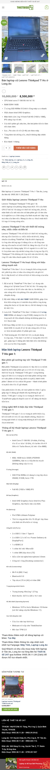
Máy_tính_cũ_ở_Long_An (10, 162)
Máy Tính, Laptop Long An (34, 645)
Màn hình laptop (11, 349)
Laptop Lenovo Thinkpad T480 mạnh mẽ (11, 702)
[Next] (44, 39)
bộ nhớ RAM (23, 299)
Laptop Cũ (35, 75)
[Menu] (3, 7)
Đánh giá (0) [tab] (7, 186)
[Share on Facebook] (8, 167)
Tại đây (12, 638)
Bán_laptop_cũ (10, 160)
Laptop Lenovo (8, 77)
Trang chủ (6, 75)
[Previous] (5, 39)
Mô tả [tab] (4, 181)
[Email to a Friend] (16, 167)
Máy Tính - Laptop (21, 75)
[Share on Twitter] (12, 167)
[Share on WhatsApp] (4, 167)
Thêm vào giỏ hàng (25, 148)
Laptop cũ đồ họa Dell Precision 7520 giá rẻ (32, 766)
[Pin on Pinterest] (21, 167)
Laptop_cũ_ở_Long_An (25, 160)
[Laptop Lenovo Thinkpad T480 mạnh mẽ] (13, 686)
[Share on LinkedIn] (25, 167)
